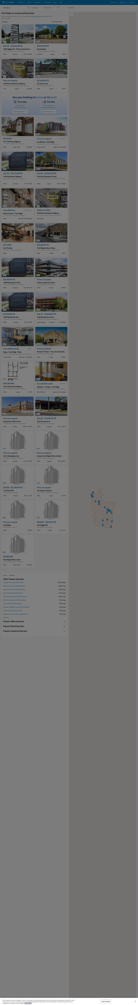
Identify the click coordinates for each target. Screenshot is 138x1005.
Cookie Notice (28, 1003)
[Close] (135, 1001)
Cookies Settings (106, 1001)
